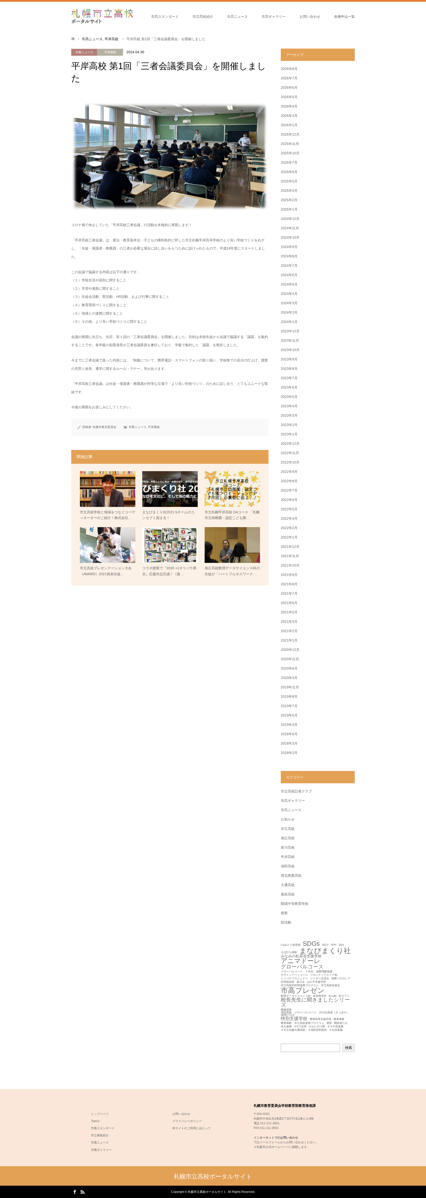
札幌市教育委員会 (104, 427)
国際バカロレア (340, 978)
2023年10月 (290, 350)
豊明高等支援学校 (320, 1019)
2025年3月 (289, 191)
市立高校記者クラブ (296, 791)
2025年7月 (289, 162)
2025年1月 (289, 209)
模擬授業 (286, 1009)
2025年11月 (290, 144)
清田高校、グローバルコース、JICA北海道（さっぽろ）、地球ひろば (316, 1013)
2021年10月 (290, 565)
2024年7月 (289, 266)
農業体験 (339, 1019)
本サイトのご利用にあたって (191, 1128)
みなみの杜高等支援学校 (301, 956)
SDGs (311, 944)
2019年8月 (289, 696)
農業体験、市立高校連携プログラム (302, 1023)
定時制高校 (287, 982)
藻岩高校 (288, 894)
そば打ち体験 (289, 952)
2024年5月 (289, 284)
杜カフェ (344, 996)
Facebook (75, 1192)
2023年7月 (289, 378)
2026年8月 (289, 69)
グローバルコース (302, 966)
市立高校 (288, 829)
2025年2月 (289, 200)
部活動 (286, 922)
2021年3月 (289, 622)
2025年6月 (289, 172)
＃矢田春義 (336, 1030)
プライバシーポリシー (187, 1121)
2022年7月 (289, 490)
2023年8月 (289, 369)
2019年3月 (289, 725)
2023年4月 (289, 406)
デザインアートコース (294, 975)
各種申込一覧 (344, 16)
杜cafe (333, 996)
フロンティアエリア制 (323, 975)
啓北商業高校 (291, 875)
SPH (333, 945)
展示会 (301, 982)
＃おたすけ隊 (317, 1026)
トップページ (100, 1114)
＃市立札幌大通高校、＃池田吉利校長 (304, 1030)
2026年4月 (289, 106)
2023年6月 (289, 387)
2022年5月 (289, 509)
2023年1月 (289, 434)
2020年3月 (289, 678)
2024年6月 (289, 275)
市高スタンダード (165, 16)
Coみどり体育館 (291, 945)
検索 (348, 1048)
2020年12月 (290, 650)
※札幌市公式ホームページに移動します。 (282, 1147)
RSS (82, 1192)
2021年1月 (289, 640)
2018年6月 (289, 734)
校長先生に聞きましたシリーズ (315, 1002)
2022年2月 (289, 528)
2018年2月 (289, 753)
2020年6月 (289, 668)
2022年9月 (289, 472)
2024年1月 (289, 322)
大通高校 (288, 885)
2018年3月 (289, 743)
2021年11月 (290, 556)
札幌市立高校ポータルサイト (213, 1176)
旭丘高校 (288, 838)
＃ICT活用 (300, 1026)
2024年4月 (289, 294)
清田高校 (288, 866)
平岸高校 (110, 52)
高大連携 (286, 1026)
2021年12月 (290, 547)
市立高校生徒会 (330, 985)
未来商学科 (319, 996)
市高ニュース (237, 16)
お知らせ (288, 819)
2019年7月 (289, 706)
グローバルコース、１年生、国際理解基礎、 (308, 971)
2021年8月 (289, 584)
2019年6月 (289, 715)
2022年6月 (289, 500)
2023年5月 (289, 397)
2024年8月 (289, 256)
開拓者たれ (341, 1023)
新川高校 (288, 847)
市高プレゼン (303, 990)
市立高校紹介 (203, 16)
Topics (95, 1121)
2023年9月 (289, 359)
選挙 (329, 1023)
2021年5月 (289, 612)
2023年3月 (289, 415)
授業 (284, 913)
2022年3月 (289, 518)
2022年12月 (290, 444)
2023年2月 (289, 425)
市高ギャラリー (274, 16)
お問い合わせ (310, 16)
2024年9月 (289, 247)
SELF (325, 945)
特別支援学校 (294, 1018)
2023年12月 (290, 331)
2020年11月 (290, 659)
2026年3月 (289, 116)
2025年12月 (290, 134)
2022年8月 (289, 481)
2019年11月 (290, 687)
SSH (341, 945)
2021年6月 (289, 603)
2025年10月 (290, 153)
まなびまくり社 (325, 950)
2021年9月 (289, 575)
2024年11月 (290, 228)
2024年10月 (290, 237)
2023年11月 (290, 340)
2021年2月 (289, 631)
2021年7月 (289, 593)
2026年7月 (289, 78)
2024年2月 (289, 312)
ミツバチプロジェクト (294, 978)
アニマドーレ (300, 961)
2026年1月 (289, 125)
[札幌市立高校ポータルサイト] (102, 16)
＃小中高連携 (335, 1026)
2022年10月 (290, 462)
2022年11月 (290, 453)
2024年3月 (289, 303)
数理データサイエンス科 (296, 996)
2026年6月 (289, 87)
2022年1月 (289, 537)
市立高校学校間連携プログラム (300, 985)
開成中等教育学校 (294, 904)
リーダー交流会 (319, 978)
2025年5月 (289, 181)
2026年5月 (289, 97)
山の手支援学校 (316, 982)
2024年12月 (290, 219)
